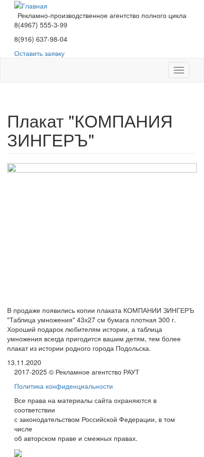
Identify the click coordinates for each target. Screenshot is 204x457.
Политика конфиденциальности (63, 386)
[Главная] (30, 4)
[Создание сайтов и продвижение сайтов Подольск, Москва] (18, 452)
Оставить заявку (39, 53)
